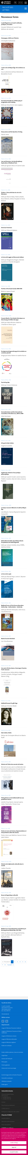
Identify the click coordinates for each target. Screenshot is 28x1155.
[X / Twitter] (6, 1021)
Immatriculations (6, 1118)
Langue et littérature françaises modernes (11, 1028)
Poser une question (6, 1124)
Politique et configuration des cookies (10, 1111)
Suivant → (10, 965)
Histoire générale (6, 1065)
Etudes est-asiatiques (7, 1045)
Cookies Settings (14, 1142)
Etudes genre (5, 1084)
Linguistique (4, 1055)
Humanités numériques (7, 1078)
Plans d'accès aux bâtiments (8, 1105)
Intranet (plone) (5, 1014)
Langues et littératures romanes (9, 1036)
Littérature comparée (6, 1081)
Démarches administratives (8, 1121)
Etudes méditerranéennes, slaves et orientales (12, 1052)
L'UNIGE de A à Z (6, 1108)
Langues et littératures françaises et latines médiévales (12, 1032)
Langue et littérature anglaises (9, 1042)
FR (19, 3)
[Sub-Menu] (25, 8)
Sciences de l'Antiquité (7, 1058)
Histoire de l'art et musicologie (9, 1068)
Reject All (14, 1147)
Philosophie (4, 1062)
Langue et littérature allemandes (9, 1039)
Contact (3, 1102)
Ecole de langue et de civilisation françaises (12, 1075)
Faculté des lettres (7, 8)
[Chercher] (15, 3)
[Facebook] (3, 1021)
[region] (14, 1141)
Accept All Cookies (14, 1152)
